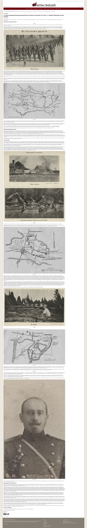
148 (4, 511)
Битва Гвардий (5, 11)
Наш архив (31, 8)
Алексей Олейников (81, 6)
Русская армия (17, 11)
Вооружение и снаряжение (50, 8)
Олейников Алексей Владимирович (10, 510)
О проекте (27, 8)
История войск (13, 11)
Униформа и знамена (58, 8)
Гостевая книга (36, 8)
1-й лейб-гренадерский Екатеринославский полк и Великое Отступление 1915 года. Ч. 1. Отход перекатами (37, 19)
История (44, 8)
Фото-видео (40, 8)
